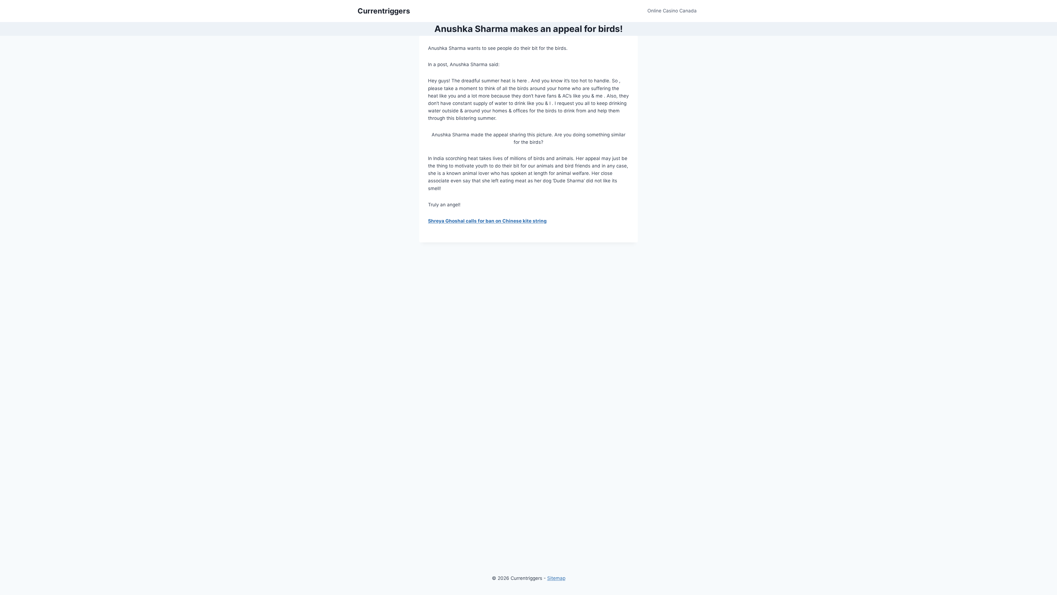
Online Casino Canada (672, 10)
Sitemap (556, 578)
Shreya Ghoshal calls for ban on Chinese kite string (487, 221)
